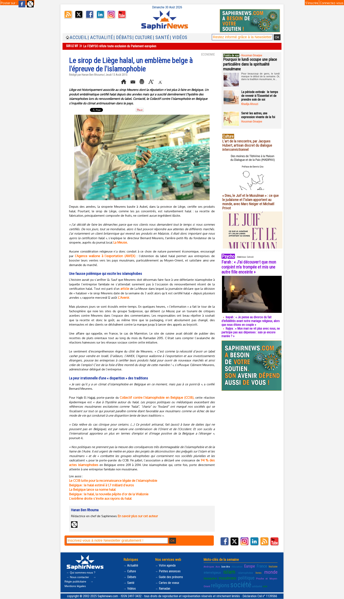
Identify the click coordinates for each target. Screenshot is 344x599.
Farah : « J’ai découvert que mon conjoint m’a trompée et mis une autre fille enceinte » (249, 266)
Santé (130, 583)
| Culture (142, 37)
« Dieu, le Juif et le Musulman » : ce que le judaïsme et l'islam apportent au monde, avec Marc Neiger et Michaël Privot (250, 201)
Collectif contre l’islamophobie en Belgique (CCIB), (157, 397)
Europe (249, 566)
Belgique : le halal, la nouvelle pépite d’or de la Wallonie (109, 494)
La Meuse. (120, 242)
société (240, 585)
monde (271, 572)
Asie (218, 566)
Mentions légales (75, 586)
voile (265, 586)
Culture (131, 571)
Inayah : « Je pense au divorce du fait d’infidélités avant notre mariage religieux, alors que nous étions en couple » (251, 321)
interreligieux (212, 573)
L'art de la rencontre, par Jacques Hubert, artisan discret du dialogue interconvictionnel (247, 145)
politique (246, 578)
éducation (237, 566)
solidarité (257, 586)
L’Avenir (123, 298)
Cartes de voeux (168, 583)
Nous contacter (79, 577)
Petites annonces (169, 571)
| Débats (122, 37)
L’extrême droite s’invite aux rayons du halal (100, 498)
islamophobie (245, 572)
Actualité (132, 565)
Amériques (209, 566)
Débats (131, 577)
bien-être (225, 566)
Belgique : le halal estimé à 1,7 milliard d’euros (101, 485)
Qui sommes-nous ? (82, 572)
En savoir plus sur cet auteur (138, 516)
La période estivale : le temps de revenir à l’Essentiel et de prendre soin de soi (259, 95)
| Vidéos (178, 37)
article (124, 289)
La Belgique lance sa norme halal (92, 489)
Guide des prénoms (170, 577)
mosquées (210, 578)
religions (220, 585)
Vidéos (131, 588)
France (262, 566)
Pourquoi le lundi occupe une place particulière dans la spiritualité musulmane (250, 64)
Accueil (78, 37)
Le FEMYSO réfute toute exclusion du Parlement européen (119, 46)
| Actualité (100, 37)
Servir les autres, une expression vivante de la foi (258, 115)
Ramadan (164, 588)
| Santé (161, 37)
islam (229, 572)
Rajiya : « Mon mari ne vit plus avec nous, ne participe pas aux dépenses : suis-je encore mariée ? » (251, 332)
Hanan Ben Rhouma (93, 74)
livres (258, 572)
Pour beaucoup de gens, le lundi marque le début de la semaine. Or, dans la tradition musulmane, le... (260, 76)
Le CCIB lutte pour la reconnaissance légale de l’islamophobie (113, 481)
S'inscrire (311, 3)
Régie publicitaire (75, 581)
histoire (273, 566)
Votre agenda (167, 565)
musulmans (227, 578)
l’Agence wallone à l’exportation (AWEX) (105, 256)
